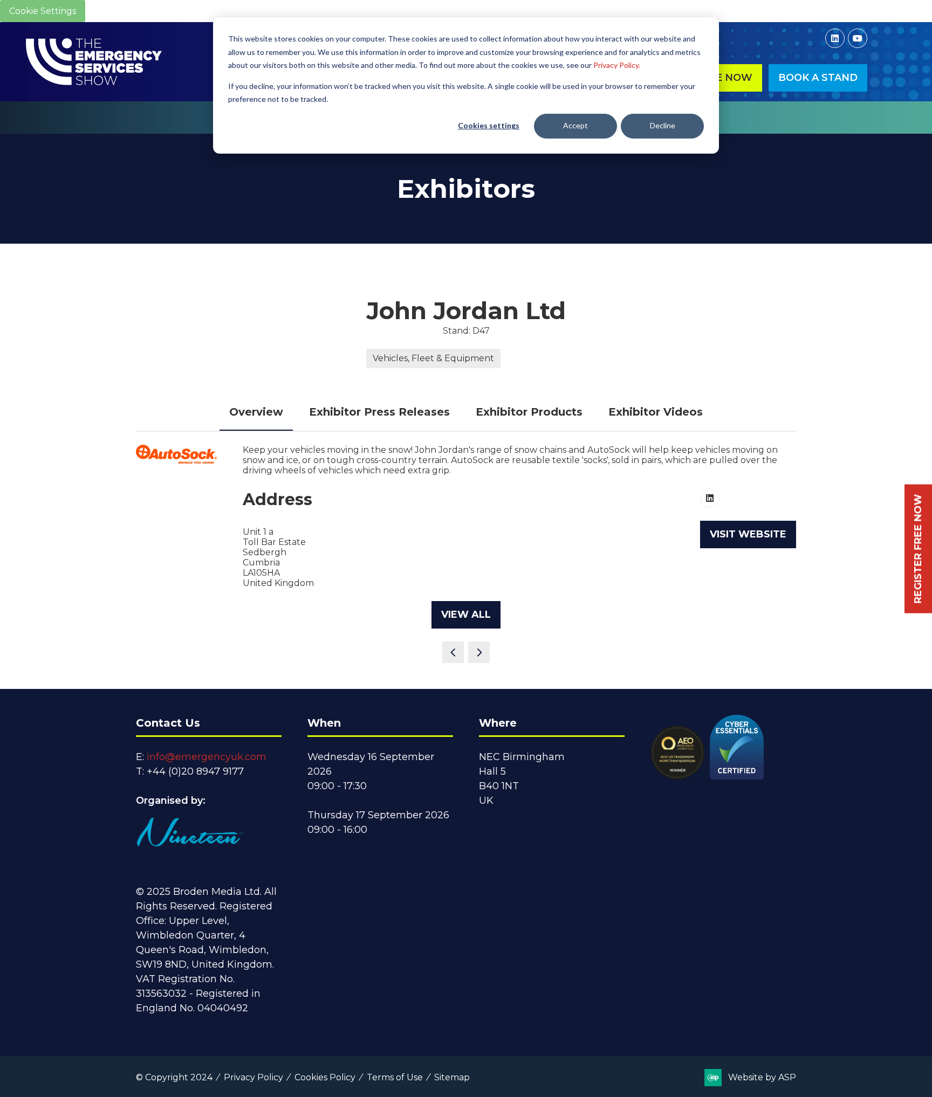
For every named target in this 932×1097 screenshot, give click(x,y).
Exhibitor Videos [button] (655, 411)
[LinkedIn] (835, 38)
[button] (818, 78)
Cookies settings (488, 125)
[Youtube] (857, 38)
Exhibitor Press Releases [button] (379, 411)
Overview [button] (256, 411)
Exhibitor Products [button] (529, 411)
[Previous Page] (453, 652)
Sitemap (452, 1077)
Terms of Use (395, 1077)
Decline (662, 125)
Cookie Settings (42, 11)
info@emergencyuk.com (206, 757)
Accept (575, 125)
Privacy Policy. (616, 65)
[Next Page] (479, 652)
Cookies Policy (324, 1077)
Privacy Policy (253, 1077)
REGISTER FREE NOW (918, 548)
